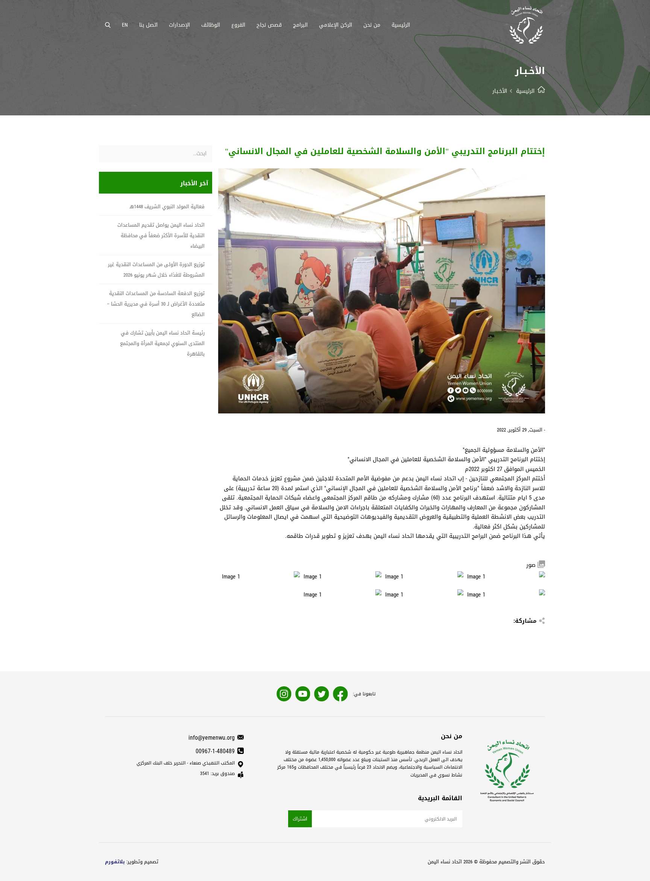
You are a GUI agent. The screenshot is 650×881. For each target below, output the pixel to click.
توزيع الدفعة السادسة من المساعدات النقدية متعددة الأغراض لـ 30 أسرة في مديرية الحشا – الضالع (156, 304)
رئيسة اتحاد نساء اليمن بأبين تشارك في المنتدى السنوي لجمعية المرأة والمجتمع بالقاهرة (162, 343)
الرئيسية (525, 91)
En (125, 25)
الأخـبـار (499, 91)
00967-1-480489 (215, 751)
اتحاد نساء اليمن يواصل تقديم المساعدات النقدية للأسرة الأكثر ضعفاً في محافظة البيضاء (161, 235)
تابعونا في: (364, 694)
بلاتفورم (115, 861)
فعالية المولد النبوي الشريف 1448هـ (167, 206)
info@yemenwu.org (211, 737)
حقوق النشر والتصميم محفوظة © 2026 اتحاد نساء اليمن (486, 861)
